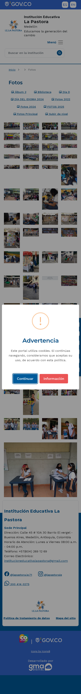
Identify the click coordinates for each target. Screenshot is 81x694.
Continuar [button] (25, 379)
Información (53, 379)
